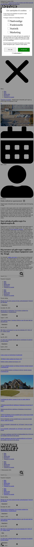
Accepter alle (24, 49)
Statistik (14, 28)
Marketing (15, 32)
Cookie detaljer (17, 53)
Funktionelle (16, 24)
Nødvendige (16, 21)
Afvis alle (10, 49)
